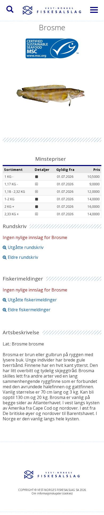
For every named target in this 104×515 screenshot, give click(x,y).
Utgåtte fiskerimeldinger (32, 300)
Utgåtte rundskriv (25, 247)
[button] (9, 9)
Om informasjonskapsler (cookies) (52, 493)
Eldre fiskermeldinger (29, 310)
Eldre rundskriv (23, 257)
